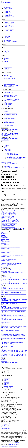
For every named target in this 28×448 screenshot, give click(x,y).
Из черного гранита (9, 22)
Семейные (6, 52)
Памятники (6, 145)
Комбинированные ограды (10, 95)
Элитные (6, 39)
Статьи (5, 380)
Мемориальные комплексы (10, 41)
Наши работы (7, 149)
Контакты (6, 159)
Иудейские (6, 69)
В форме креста (7, 11)
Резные (5, 9)
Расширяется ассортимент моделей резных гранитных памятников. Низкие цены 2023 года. (13, 337)
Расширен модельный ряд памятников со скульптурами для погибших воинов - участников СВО (13, 294)
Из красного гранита (9, 26)
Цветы (5, 119)
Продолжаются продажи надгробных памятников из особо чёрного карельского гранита (14, 329)
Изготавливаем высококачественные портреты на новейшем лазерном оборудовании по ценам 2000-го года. (13, 356)
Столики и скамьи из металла (11, 99)
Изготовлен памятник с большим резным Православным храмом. (11, 345)
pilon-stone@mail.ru (5, 428)
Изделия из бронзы (8, 102)
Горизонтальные (8, 8)
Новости (6, 379)
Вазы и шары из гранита (10, 100)
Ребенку (6, 61)
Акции (5, 146)
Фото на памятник (8, 125)
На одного (6, 47)
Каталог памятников (6, 2)
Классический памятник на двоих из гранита (12, 251)
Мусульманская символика (10, 114)
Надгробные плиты (9, 92)
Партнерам (9, 155)
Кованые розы (7, 106)
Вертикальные (7, 7)
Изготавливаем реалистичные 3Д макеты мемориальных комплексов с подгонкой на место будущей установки (13, 321)
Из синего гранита (8, 30)
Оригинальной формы (9, 16)
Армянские (6, 68)
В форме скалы (7, 12)
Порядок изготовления (12, 154)
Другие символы (8, 123)
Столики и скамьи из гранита (11, 97)
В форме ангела (8, 15)
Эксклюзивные (7, 40)
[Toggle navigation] (1, 1)
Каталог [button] (6, 143)
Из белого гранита (8, 23)
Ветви (5, 121)
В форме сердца (8, 14)
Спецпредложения (8, 386)
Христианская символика (10, 113)
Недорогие (6, 37)
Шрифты (6, 111)
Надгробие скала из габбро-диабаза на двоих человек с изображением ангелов (12, 263)
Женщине (6, 60)
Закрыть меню (4, 127)
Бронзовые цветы (8, 103)
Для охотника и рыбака (9, 78)
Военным (6, 75)
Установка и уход (11, 153)
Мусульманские (8, 67)
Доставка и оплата (11, 151)
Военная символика (9, 122)
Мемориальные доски (9, 84)
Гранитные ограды (8, 93)
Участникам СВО (8, 76)
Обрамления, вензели (9, 118)
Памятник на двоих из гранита (8, 259)
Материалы (6, 147)
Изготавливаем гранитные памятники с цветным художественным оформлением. (13, 302)
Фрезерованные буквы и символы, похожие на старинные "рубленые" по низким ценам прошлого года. (14, 283)
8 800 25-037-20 (5, 136)
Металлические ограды (9, 96)
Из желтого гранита (9, 29)
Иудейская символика (9, 115)
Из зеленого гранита (9, 27)
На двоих (6, 48)
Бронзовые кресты (8, 104)
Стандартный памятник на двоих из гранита (12, 255)
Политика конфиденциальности (9, 446)
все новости (4, 361)
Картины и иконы (8, 117)
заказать (5, 248)
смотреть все (4, 267)
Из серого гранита (8, 25)
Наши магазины (14, 133)
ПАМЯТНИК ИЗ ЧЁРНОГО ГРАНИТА (14, 167)
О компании (7, 378)
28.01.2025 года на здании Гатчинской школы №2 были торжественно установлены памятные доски (13, 310)
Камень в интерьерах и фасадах (12, 85)
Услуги (5, 384)
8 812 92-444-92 (16, 134)
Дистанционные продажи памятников (16, 157)
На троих (6, 50)
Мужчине (6, 58)
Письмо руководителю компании (15, 158)
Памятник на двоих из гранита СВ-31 (10, 247)
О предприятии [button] (7, 150)
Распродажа (7, 36)
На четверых (7, 51)
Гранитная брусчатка (9, 86)
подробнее (3, 276)
